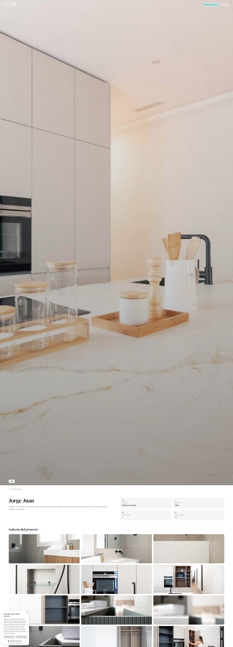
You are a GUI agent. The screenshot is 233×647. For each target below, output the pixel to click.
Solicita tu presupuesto (211, 4)
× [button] (27, 612)
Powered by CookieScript (15, 643)
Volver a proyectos (16, 489)
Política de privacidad (9, 633)
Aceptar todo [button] (9, 637)
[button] (15, 641)
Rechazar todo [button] (21, 637)
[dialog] (15, 628)
